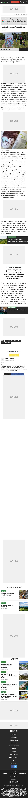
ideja (15, 340)
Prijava (7, 374)
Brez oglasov (15, 2)
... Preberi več (16, 796)
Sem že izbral (24, 24)
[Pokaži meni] (26, 2)
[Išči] (20, 2)
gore (2, 340)
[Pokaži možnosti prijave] (23, 2)
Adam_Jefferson (9, 358)
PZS (19, 340)
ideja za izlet (12, 237)
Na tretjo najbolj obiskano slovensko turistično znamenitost (18, 240)
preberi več (14, 355)
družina (11, 340)
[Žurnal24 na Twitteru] (15, 766)
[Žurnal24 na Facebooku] (12, 766)
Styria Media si (20, 785)
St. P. (6, 30)
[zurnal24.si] (4, 2)
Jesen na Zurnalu (6, 342)
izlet (6, 340)
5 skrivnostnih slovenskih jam (16, 310)
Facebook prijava (18, 374)
